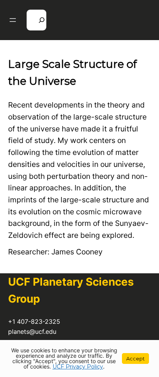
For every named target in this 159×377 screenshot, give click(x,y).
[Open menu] (12, 20)
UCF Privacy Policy (77, 366)
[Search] (37, 20)
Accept (135, 358)
